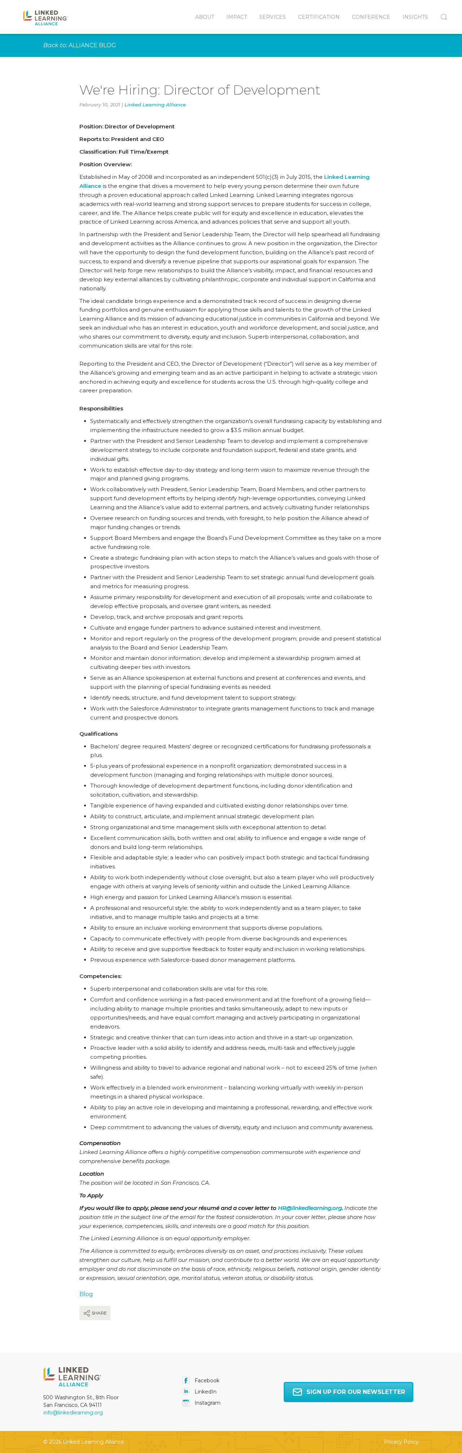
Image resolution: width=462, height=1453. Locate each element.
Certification (319, 17)
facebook (206, 1380)
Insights (415, 17)
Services (272, 17)
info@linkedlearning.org (73, 1412)
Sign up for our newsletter (355, 1391)
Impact (236, 17)
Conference (371, 17)
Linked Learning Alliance (155, 104)
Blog (86, 1294)
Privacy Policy (401, 1442)
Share (99, 1313)
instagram (207, 1403)
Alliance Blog (92, 45)
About (204, 17)
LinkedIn (205, 1391)
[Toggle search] (441, 17)
